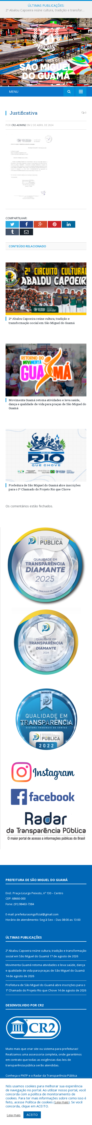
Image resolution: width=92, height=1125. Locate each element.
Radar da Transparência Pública (55, 1075)
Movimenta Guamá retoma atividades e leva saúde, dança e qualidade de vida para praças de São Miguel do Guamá (47, 10)
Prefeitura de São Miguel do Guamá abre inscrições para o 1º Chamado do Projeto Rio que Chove (45, 487)
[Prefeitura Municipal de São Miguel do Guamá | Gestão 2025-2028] (46, 53)
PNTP (24, 1075)
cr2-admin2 (18, 125)
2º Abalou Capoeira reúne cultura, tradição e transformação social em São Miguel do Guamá (42, 321)
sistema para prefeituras (60, 1049)
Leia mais (62, 1102)
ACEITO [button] (32, 1115)
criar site (33, 1049)
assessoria (36, 1054)
